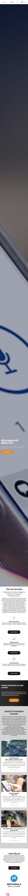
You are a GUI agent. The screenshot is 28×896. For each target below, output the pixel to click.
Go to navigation (25, 2)
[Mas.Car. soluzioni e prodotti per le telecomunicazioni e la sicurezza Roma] (4, 2)
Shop (17, 2)
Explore (12, 2)
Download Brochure (14, 769)
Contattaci (14, 700)
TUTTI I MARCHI (14, 867)
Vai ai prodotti (7, 452)
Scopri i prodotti (14, 632)
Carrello (22, 2)
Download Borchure (14, 804)
